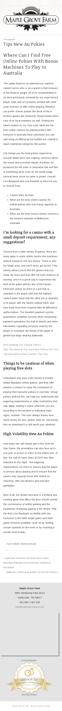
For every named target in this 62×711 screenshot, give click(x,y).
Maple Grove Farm (31, 18)
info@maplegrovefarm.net (30, 607)
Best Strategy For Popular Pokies (22, 344)
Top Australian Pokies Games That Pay (25, 354)
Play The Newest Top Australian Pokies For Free (30, 349)
